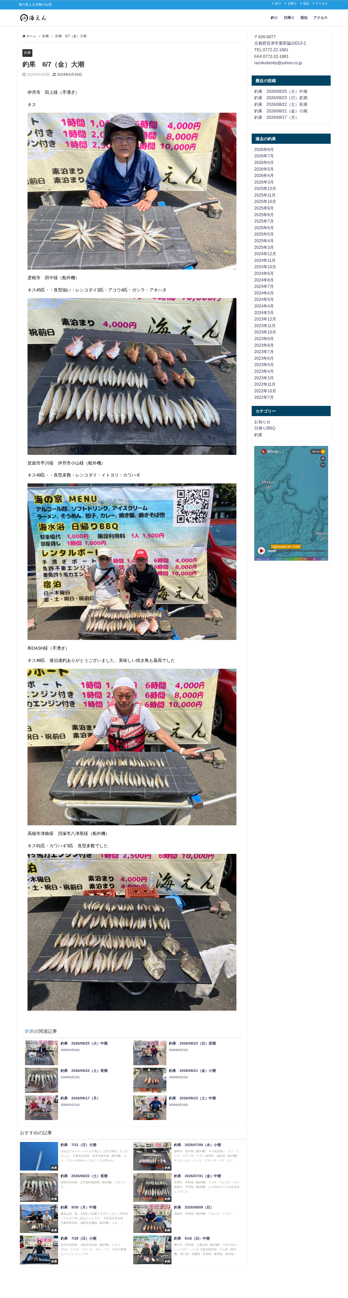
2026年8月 (264, 149)
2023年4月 (264, 371)
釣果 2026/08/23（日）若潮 (280, 98)
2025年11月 (265, 195)
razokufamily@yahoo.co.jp (278, 63)
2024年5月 (264, 299)
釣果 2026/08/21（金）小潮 (280, 111)
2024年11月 (265, 260)
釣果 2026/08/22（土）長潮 (280, 104)
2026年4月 (264, 175)
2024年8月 (264, 280)
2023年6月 (264, 358)
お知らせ (262, 422)
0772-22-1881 (275, 50)
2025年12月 (265, 188)
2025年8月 (264, 215)
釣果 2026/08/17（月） (276, 117)
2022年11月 (265, 384)
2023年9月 (264, 339)
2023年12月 (265, 319)
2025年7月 (264, 221)
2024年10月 (265, 267)
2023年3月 (264, 378)
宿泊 (306, 3)
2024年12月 (265, 254)
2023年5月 (264, 365)
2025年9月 (264, 208)
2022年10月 (265, 391)
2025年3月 (264, 247)
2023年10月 (265, 332)
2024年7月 (264, 286)
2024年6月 (264, 293)
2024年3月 (264, 313)
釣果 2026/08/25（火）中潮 (280, 91)
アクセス (322, 3)
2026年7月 (264, 156)
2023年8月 (264, 345)
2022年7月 (264, 397)
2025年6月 (264, 228)
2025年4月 (264, 241)
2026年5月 (264, 169)
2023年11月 (265, 326)
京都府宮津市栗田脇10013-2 (280, 43)
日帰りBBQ (264, 428)
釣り (278, 3)
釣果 (27, 52)
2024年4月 (264, 306)
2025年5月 (264, 234)
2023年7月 (264, 352)
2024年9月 (264, 273)
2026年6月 (264, 162)
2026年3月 (264, 182)
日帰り (292, 3)
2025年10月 (265, 201)
